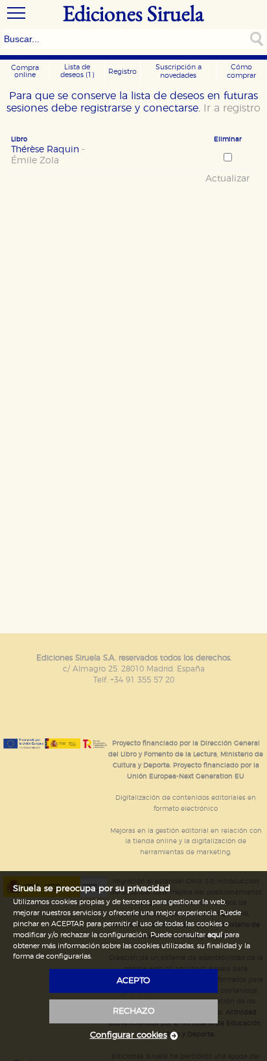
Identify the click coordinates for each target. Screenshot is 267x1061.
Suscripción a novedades (179, 71)
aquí (214, 935)
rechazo (134, 1011)
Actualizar (227, 178)
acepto (133, 981)
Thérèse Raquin (48, 155)
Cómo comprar (241, 71)
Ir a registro (232, 108)
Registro (122, 71)
